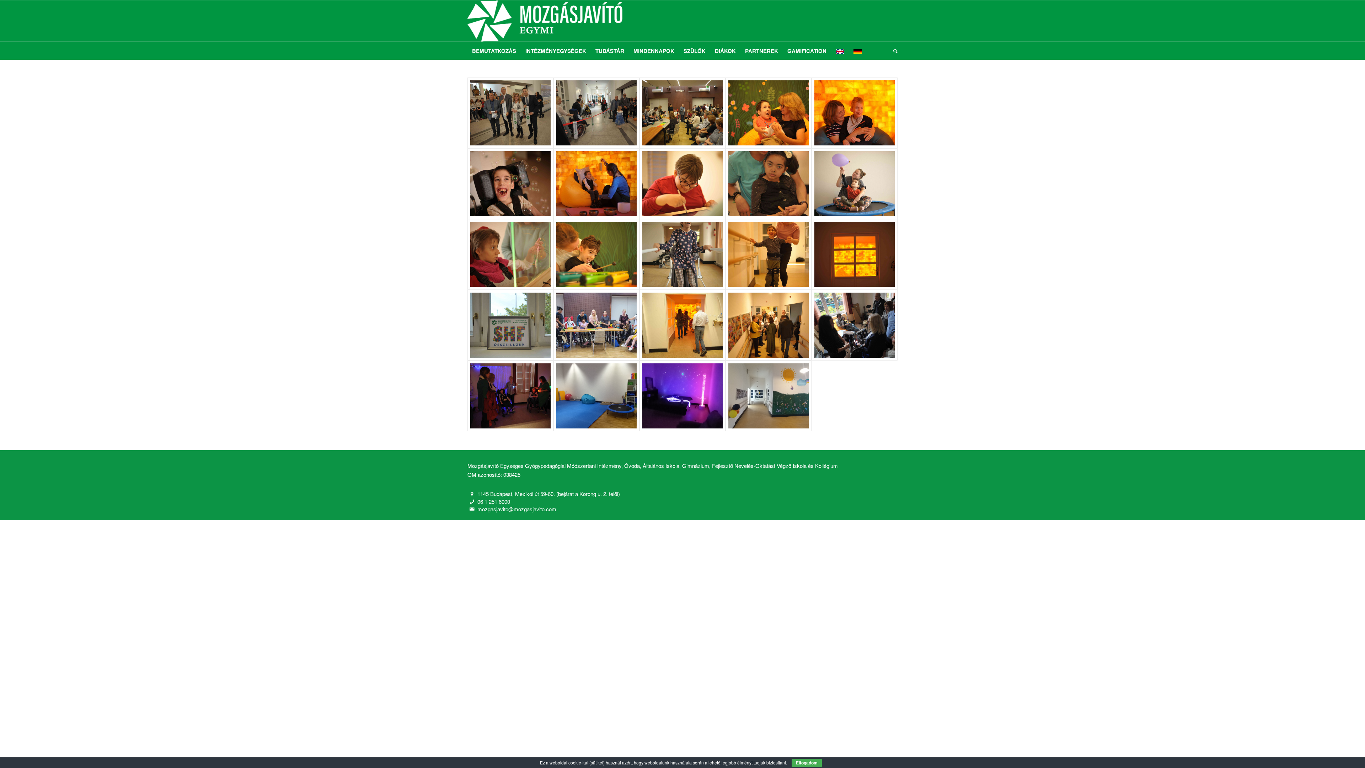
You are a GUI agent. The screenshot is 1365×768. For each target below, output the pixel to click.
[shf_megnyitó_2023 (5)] (596, 254)
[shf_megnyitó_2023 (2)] (855, 254)
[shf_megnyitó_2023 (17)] (769, 325)
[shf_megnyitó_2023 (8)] (769, 183)
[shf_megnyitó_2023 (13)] (769, 113)
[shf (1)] (769, 396)
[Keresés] (893, 51)
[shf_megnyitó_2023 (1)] (510, 325)
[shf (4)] (596, 325)
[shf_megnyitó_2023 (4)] (682, 254)
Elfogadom (807, 763)
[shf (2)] (682, 396)
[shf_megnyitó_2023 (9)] (682, 183)
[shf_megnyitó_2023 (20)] (510, 396)
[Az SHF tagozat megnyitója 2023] (855, 183)
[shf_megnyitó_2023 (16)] (510, 113)
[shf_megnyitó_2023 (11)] (510, 183)
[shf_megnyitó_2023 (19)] (682, 325)
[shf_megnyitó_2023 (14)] (682, 113)
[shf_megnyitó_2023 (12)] (855, 113)
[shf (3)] (596, 396)
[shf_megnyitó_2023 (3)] (769, 254)
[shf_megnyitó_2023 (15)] (596, 113)
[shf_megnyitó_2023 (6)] (510, 254)
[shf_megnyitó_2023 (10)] (596, 183)
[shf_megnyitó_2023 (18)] (855, 325)
